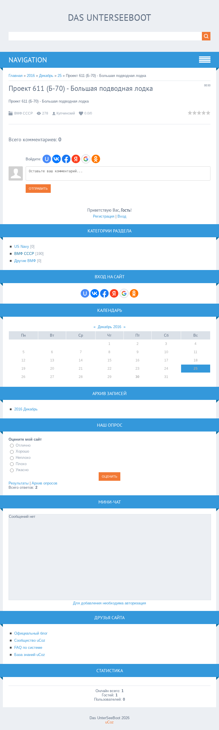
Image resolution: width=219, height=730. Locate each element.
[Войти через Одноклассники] (96, 159)
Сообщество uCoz (29, 640)
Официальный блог (31, 633)
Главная (16, 75)
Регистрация (103, 216)
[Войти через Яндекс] (76, 159)
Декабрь (46, 75)
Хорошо (22, 451)
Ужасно (22, 470)
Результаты (19, 483)
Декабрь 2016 (109, 327)
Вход (121, 216)
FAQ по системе (28, 647)
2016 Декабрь (26, 409)
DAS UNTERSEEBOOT (109, 17)
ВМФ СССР (23, 113)
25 (60, 75)
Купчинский (65, 113)
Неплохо (23, 457)
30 (137, 377)
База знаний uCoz (29, 655)
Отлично (23, 445)
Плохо (21, 464)
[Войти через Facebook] (66, 159)
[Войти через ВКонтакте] (56, 159)
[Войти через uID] (46, 159)
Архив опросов (44, 483)
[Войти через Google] (85, 158)
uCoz (109, 722)
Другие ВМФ (25, 261)
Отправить (38, 188)
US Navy (21, 246)
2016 (31, 75)
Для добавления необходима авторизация (109, 603)
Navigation (28, 59)
